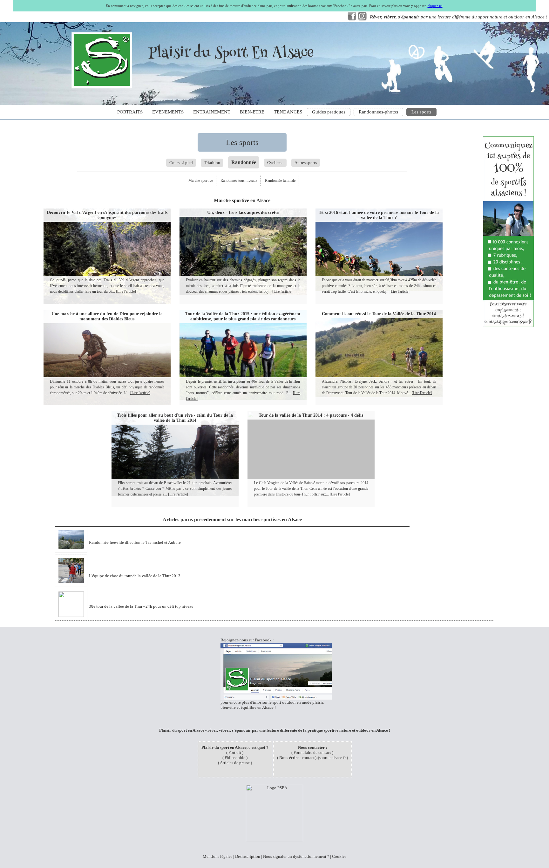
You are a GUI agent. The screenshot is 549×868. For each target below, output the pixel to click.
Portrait (234, 752)
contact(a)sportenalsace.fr (324, 757)
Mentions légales (217, 856)
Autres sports (306, 162)
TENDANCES (288, 111)
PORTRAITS (130, 111)
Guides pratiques (328, 111)
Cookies (339, 856)
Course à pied (181, 162)
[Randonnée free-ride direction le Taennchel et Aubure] (118, 551)
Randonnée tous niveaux (238, 180)
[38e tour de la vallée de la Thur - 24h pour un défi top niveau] (125, 615)
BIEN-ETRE (252, 111)
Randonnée (243, 162)
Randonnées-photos (378, 111)
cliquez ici (435, 6)
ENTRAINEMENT (211, 111)
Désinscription (247, 856)
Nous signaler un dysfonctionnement (294, 856)
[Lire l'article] (126, 291)
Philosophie (235, 757)
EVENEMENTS (168, 111)
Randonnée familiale (280, 180)
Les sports (421, 111)
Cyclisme (275, 162)
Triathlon (212, 162)
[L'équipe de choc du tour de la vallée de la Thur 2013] (118, 585)
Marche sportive (200, 180)
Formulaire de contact (312, 752)
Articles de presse (235, 762)
